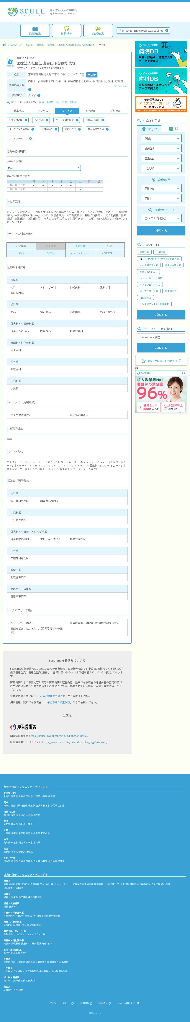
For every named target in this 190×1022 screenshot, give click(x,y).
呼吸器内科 (30, 916)
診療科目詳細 (92, 120)
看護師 (50, 102)
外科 (13, 962)
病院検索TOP (15, 45)
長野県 (14, 815)
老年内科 (34, 884)
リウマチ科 (39, 934)
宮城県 (29, 796)
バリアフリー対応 (18, 138)
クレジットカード (80, 253)
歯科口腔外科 (35, 897)
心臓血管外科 (42, 962)
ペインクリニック (63, 884)
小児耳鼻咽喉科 (31, 971)
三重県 (29, 824)
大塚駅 (51, 45)
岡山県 (22, 842)
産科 (23, 980)
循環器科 (30, 962)
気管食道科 (54, 916)
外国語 (51, 253)
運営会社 (103, 1003)
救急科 (7, 962)
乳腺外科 (15, 980)
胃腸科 (7, 943)
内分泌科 (155, 884)
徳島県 (7, 852)
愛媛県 (22, 852)
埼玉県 (24, 806)
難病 (21, 253)
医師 (41, 102)
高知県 (29, 852)
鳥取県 (7, 842)
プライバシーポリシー (59, 1003)
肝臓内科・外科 (28, 943)
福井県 (36, 815)
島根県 (14, 842)
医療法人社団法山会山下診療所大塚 (76, 45)
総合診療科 (14, 884)
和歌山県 (45, 833)
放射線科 (165, 884)
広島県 (29, 842)
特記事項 (39, 120)
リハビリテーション (23, 934)
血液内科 (89, 884)
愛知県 (7, 824)
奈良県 (36, 833)
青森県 (14, 796)
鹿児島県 (52, 861)
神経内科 (134, 884)
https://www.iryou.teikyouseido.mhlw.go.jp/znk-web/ (74, 742)
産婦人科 (30, 980)
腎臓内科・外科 (45, 943)
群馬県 (53, 806)
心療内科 (8, 925)
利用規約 (84, 1003)
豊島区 (40, 45)
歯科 (6, 897)
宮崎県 (44, 861)
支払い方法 (70, 129)
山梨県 (61, 806)
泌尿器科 (15, 953)
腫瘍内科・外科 (102, 884)
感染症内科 (145, 884)
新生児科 (63, 971)
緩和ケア (115, 884)
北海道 (7, 796)
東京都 (29, 45)
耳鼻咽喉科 (9, 916)
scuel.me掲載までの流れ (50, 696)
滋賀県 (29, 833)
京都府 (22, 833)
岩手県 (22, 796)
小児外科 (53, 971)
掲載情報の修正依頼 (58, 702)
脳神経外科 (55, 962)
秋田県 (36, 796)
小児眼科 (43, 971)
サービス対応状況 (65, 120)
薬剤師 (73, 102)
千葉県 (31, 806)
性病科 (24, 953)
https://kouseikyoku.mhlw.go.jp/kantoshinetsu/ (58, 736)
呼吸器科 (20, 916)
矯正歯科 (23, 897)
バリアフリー (110, 253)
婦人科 (7, 980)
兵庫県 (14, 833)
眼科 (6, 906)
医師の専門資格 (96, 129)
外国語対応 (47, 129)
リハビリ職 (61, 102)
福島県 (51, 796)
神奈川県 (15, 806)
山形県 (44, 796)
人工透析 (124, 884)
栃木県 (46, 806)
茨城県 (39, 806)
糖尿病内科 (78, 884)
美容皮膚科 (18, 990)
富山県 (22, 815)
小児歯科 (13, 897)
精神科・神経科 (21, 925)
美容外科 (8, 990)
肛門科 (7, 953)
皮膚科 (12, 906)
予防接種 (80, 246)
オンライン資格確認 (19, 129)
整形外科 (8, 934)
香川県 (14, 852)
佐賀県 (14, 861)
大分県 (36, 861)
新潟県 (7, 815)
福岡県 (7, 861)
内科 (6, 884)
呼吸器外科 (42, 916)
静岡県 (22, 824)
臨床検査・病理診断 (14, 888)
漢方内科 (25, 884)
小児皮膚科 (16, 971)
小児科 (7, 971)
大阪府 (7, 833)
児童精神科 (35, 925)
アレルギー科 (46, 884)
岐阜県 (14, 824)
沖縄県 (61, 861)
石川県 (29, 815)
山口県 (36, 842)
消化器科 (15, 943)
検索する (161, 230)
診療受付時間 (15, 120)
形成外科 (20, 962)
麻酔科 (65, 962)
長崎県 (22, 861)
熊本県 (29, 861)
